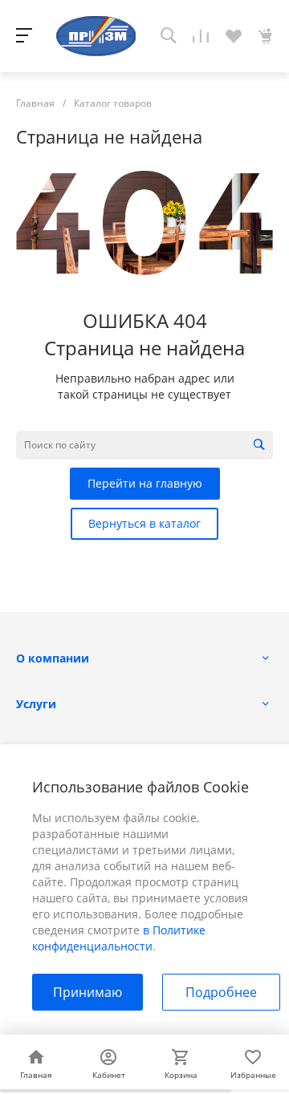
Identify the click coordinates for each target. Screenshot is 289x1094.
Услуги (36, 703)
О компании (52, 658)
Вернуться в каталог (144, 523)
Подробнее (221, 992)
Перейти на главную (145, 483)
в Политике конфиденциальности (119, 938)
